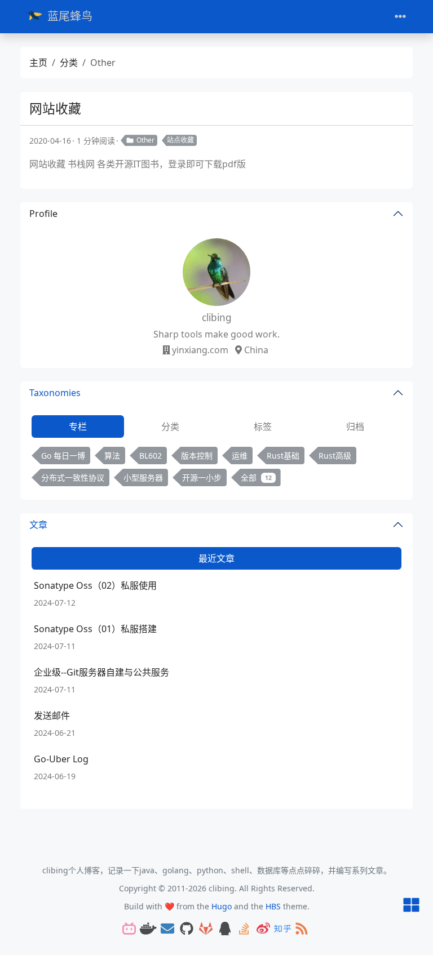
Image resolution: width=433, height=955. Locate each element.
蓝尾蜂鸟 (69, 16)
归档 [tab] (355, 426)
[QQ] (224, 929)
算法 (112, 455)
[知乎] (282, 929)
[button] (411, 905)
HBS (273, 906)
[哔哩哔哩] (129, 929)
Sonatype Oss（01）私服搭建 (95, 629)
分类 (69, 62)
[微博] (263, 929)
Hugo (221, 906)
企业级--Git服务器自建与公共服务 (101, 672)
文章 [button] (38, 524)
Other (145, 140)
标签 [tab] (263, 426)
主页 (38, 62)
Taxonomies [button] (55, 393)
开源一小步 (202, 477)
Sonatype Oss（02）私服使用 (95, 585)
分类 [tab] (170, 426)
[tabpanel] (216, 469)
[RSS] (301, 929)
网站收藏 (55, 108)
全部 (256, 477)
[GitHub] (186, 929)
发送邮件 (52, 715)
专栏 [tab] (78, 426)
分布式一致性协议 (72, 477)
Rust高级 (335, 455)
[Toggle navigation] (400, 16)
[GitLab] (205, 929)
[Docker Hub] (148, 929)
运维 (240, 455)
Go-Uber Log (61, 759)
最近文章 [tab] (216, 558)
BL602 (150, 455)
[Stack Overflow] (244, 929)
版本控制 (197, 455)
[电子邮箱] (167, 929)
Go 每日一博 (63, 455)
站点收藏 (180, 140)
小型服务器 (143, 477)
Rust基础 (283, 455)
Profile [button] (43, 213)
